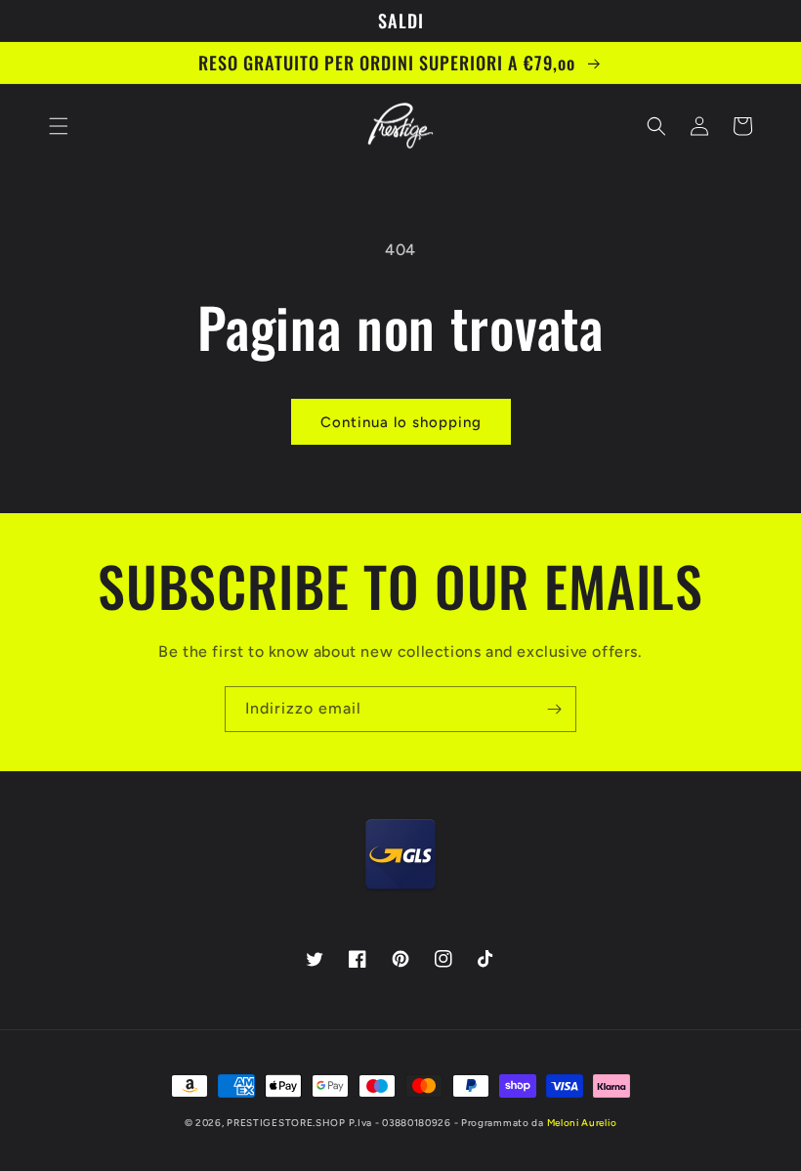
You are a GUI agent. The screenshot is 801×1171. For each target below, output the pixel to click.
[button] (58, 126)
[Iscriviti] (553, 709)
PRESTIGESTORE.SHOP (286, 1122)
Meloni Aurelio (582, 1122)
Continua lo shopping (401, 422)
